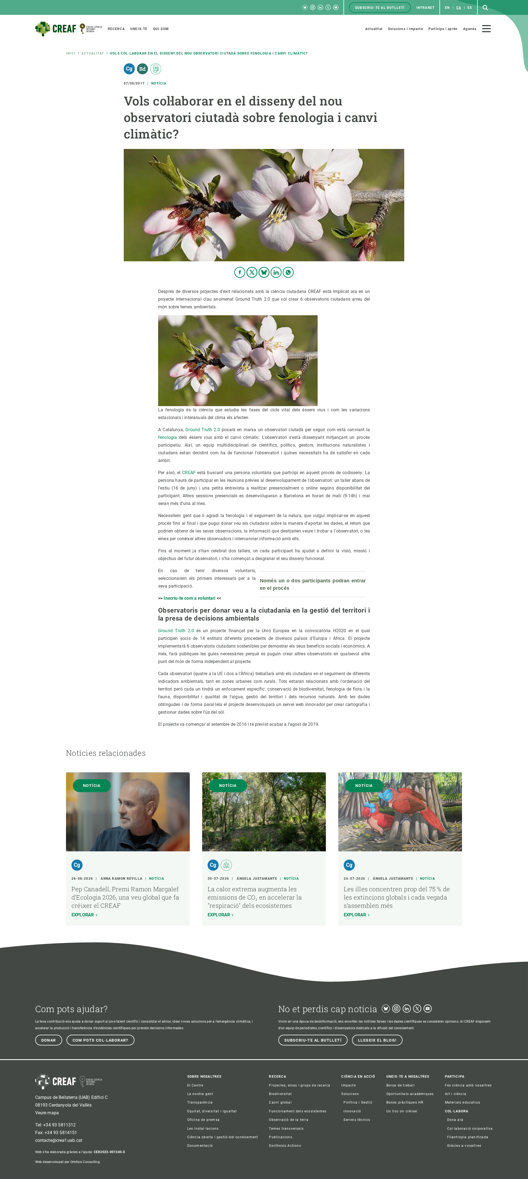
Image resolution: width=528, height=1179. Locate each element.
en (447, 8)
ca (458, 8)
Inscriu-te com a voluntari (189, 598)
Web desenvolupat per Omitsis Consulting (67, 1162)
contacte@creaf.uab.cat (58, 1140)
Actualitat (92, 53)
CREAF (189, 472)
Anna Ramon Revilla (121, 879)
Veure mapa (47, 1112)
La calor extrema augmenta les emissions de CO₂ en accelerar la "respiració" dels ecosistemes (255, 897)
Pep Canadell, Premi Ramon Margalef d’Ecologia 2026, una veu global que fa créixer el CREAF (125, 897)
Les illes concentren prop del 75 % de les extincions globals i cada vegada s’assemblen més (397, 897)
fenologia (168, 437)
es (470, 8)
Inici (70, 53)
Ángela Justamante (257, 879)
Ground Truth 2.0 (202, 429)
